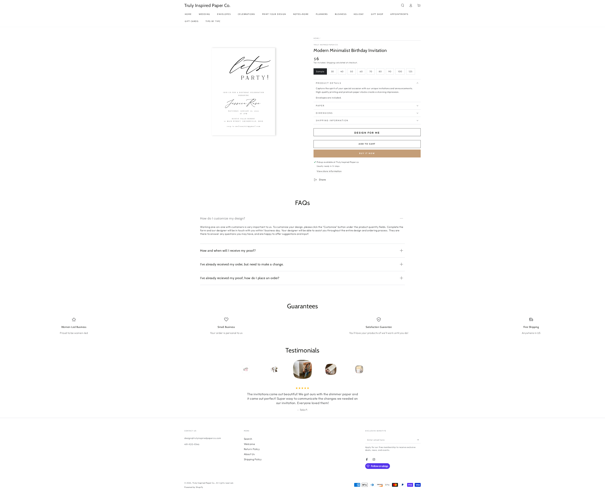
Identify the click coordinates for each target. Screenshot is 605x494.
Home (316, 38)
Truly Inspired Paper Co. (326, 45)
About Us (249, 454)
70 (370, 71)
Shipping (331, 62)
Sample (320, 71)
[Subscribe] (419, 439)
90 (389, 71)
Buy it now (367, 153)
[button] (402, 5)
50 (351, 71)
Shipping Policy (253, 459)
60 (361, 71)
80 (380, 71)
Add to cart (367, 144)
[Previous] (239, 369)
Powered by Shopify (193, 487)
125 (410, 71)
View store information (329, 171)
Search (248, 438)
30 (332, 71)
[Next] (366, 369)
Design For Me (367, 132)
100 (400, 71)
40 (341, 71)
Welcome (249, 444)
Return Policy (252, 449)
